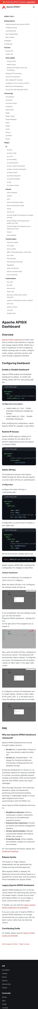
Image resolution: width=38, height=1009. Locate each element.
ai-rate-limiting (12, 159)
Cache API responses (13, 77)
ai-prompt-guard (12, 163)
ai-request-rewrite (13, 185)
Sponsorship (6, 984)
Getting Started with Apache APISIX (17, 24)
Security (4, 980)
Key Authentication (12, 34)
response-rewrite (12, 242)
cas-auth (10, 310)
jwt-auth (9, 285)
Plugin (8, 113)
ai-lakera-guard (12, 172)
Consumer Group (11, 103)
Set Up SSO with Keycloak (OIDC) (17, 89)
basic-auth (10, 291)
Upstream (9, 135)
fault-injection (11, 258)
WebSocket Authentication (14, 86)
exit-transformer (12, 275)
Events (4, 977)
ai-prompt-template (13, 179)
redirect (9, 196)
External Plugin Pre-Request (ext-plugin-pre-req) (20, 216)
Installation (7, 40)
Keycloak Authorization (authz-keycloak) (17, 296)
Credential (9, 106)
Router (8, 126)
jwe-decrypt (11, 288)
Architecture (8, 44)
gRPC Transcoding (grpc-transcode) (19, 252)
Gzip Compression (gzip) (15, 202)
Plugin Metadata (11, 119)
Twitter (4, 1004)
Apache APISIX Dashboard (12, 340)
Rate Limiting (10, 37)
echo (8, 199)
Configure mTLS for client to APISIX (17, 83)
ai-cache (10, 156)
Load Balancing (11, 31)
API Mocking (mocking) (14, 262)
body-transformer (13, 268)
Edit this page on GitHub (10, 944)
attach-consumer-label (14, 271)
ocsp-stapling (11, 235)
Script (8, 129)
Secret (8, 139)
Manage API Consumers (14, 73)
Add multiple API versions (14, 80)
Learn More (31, 2)
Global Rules (10, 110)
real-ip (9, 209)
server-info (10, 212)
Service (8, 132)
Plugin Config (10, 116)
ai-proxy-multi (11, 153)
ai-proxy (9, 150)
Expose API (9, 51)
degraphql (10, 265)
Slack (4, 1000)
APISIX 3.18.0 (8, 16)
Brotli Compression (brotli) (15, 205)
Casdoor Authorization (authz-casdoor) (20, 300)
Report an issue (24, 944)
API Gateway (10, 97)
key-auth (10, 282)
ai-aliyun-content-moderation (16, 169)
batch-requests (12, 192)
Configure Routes (11, 27)
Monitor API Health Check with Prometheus (17, 69)
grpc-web (10, 255)
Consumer (9, 100)
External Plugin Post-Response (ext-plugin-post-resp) (19, 227)
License (4, 973)
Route (7, 122)
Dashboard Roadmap (10, 851)
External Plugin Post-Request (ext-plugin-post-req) (18, 222)
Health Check (11, 64)
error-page (10, 245)
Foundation (6, 970)
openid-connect (12, 307)
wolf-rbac (10, 303)
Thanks (4, 988)
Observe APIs (11, 61)
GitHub (4, 997)
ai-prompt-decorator (14, 176)
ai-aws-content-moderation (16, 166)
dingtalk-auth (11, 313)
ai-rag (9, 182)
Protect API (9, 54)
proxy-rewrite (11, 249)
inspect (9, 232)
